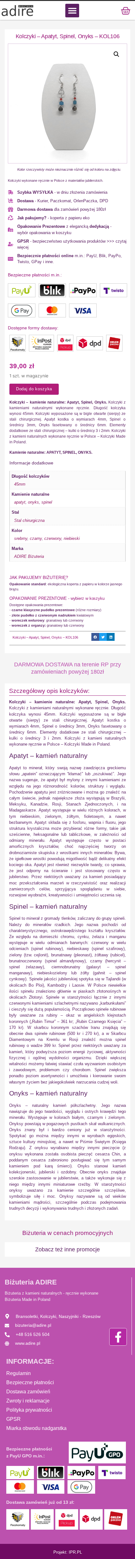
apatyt (19, 502)
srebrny (20, 538)
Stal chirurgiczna (29, 520)
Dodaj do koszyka (34, 389)
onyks (33, 502)
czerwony (52, 538)
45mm (19, 484)
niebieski (72, 538)
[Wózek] (125, 10)
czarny (36, 538)
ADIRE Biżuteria (29, 556)
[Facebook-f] (118, 1337)
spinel (46, 502)
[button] (72, 10)
